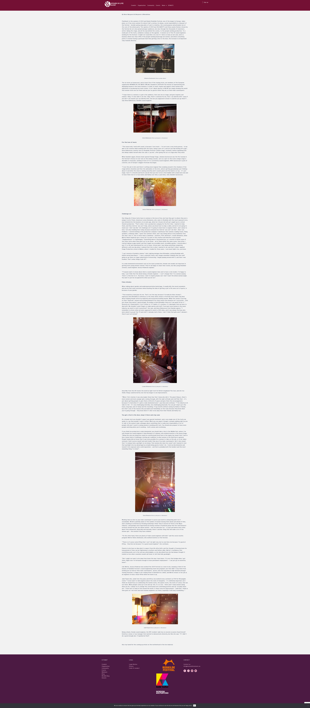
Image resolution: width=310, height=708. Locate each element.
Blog (103, 674)
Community (150, 5)
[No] (308, 705)
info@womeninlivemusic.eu (192, 666)
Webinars (104, 672)
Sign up (206, 2)
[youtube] (195, 671)
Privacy (131, 666)
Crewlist (133, 5)
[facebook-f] (185, 671)
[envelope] (192, 671)
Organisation (142, 5)
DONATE (170, 5)
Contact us (187, 664)
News (163, 5)
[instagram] (188, 671)
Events (158, 5)
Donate (104, 678)
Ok (194, 705)
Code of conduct (134, 668)
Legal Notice (133, 664)
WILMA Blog (105, 676)
